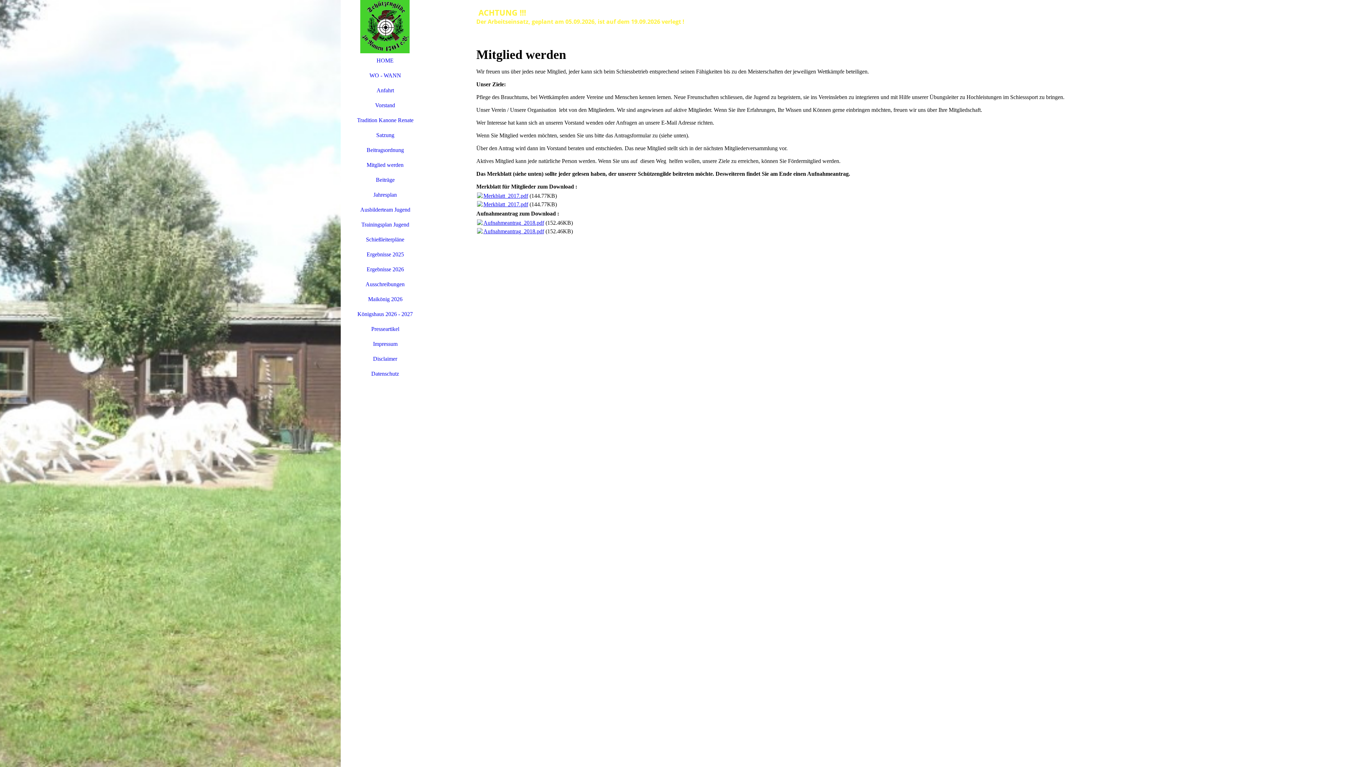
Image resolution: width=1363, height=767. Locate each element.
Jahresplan (385, 195)
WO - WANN (385, 75)
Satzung (385, 135)
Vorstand (385, 105)
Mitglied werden (385, 165)
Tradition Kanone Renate (385, 120)
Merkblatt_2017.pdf (505, 196)
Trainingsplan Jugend (385, 225)
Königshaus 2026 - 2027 (385, 314)
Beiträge (385, 180)
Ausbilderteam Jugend (385, 210)
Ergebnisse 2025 (385, 254)
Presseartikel (385, 329)
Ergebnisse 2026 (385, 269)
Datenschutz (385, 374)
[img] (170, 383)
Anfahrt (385, 90)
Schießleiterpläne (385, 239)
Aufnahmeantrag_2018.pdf (513, 223)
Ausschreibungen (385, 284)
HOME (385, 61)
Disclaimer (385, 359)
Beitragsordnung (385, 150)
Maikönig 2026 (385, 299)
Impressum (385, 344)
